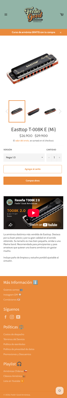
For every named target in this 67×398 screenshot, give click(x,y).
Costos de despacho (13, 334)
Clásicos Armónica (12, 376)
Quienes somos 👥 (13, 289)
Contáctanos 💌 (11, 299)
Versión (7, 149)
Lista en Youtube (11, 381)
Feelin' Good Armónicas (20, 395)
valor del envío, (22, 140)
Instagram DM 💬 (12, 294)
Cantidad (51, 149)
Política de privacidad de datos (18, 349)
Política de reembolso (14, 344)
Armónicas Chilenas (13, 371)
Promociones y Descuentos (17, 354)
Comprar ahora (33, 180)
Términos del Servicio (14, 339)
